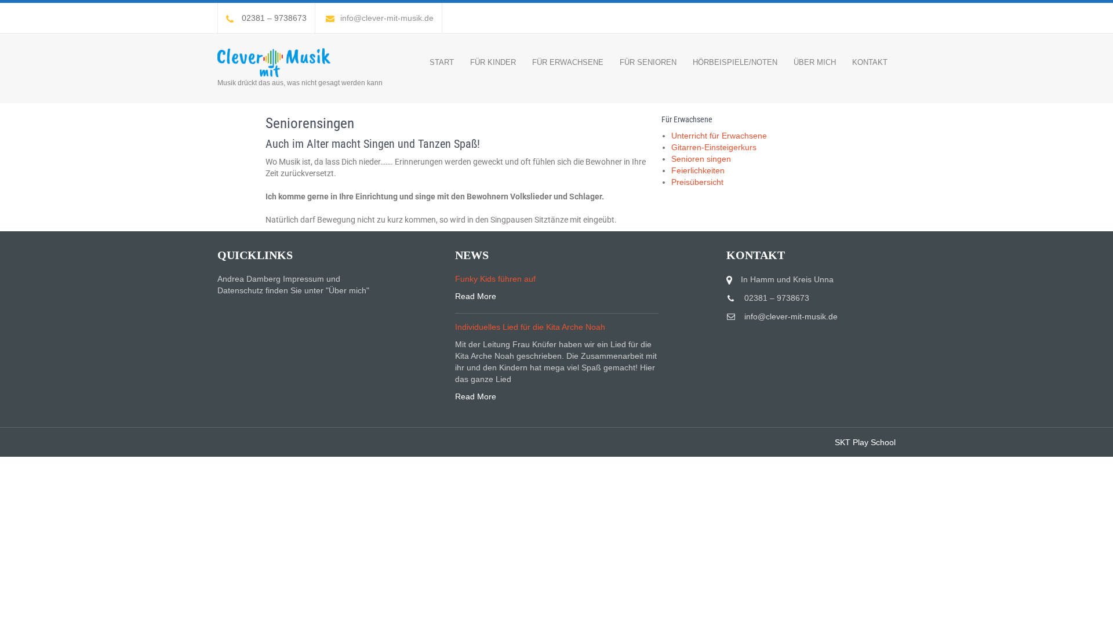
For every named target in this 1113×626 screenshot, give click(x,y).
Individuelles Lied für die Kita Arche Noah (530, 327)
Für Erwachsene (567, 62)
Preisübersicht (697, 182)
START (442, 62)
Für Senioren (648, 62)
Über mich (815, 62)
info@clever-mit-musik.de (387, 18)
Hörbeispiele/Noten (735, 62)
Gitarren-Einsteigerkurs (713, 147)
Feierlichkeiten (698, 170)
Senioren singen (701, 158)
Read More (475, 296)
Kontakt (870, 62)
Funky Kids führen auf (495, 278)
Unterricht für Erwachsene (719, 135)
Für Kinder (493, 62)
